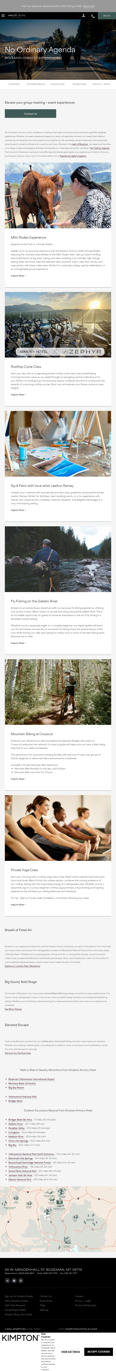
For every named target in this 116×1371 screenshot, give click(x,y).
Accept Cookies (98, 1352)
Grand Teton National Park (22, 1171)
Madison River (16, 1136)
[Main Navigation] (3, 15)
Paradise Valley (16, 1128)
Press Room (46, 1300)
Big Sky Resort (16, 1087)
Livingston (13, 1132)
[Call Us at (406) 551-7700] (91, 15)
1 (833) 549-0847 (26, 1273)
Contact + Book (101, 84)
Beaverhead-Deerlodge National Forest (29, 1162)
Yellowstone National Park (22, 1096)
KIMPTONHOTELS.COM (81, 1329)
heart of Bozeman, (80, 144)
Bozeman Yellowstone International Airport (31, 1079)
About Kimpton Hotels (16, 1300)
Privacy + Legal (83, 1300)
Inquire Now (17, 275)
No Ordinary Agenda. (100, 147)
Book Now (88, 6)
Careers (79, 1296)
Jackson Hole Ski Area (20, 1175)
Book (107, 15)
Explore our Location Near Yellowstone (22, 965)
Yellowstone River (18, 1166)
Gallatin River (15, 1123)
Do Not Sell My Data (85, 1305)
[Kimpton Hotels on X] (7, 1280)
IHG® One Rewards (15, 1305)
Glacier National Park (19, 1179)
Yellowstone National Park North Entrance (31, 1154)
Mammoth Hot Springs (20, 1158)
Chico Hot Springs (18, 1140)
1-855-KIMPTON (15, 1329)
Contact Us (30, 113)
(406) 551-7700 (50, 1273)
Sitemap (44, 1309)
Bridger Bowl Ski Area (20, 1119)
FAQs (42, 1305)
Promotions (79, 84)
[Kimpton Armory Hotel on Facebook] (14, 1280)
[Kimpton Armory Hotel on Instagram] (20, 1280)
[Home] (17, 15)
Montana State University (22, 1083)
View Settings (70, 1351)
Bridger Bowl (15, 1100)
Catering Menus (36, 84)
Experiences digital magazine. (73, 155)
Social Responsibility (15, 1309)
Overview (14, 84)
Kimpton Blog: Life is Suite (18, 1314)
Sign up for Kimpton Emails (19, 1296)
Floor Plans (57, 84)
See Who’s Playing (13, 1008)
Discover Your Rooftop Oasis (18, 1052)
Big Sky (12, 1145)
